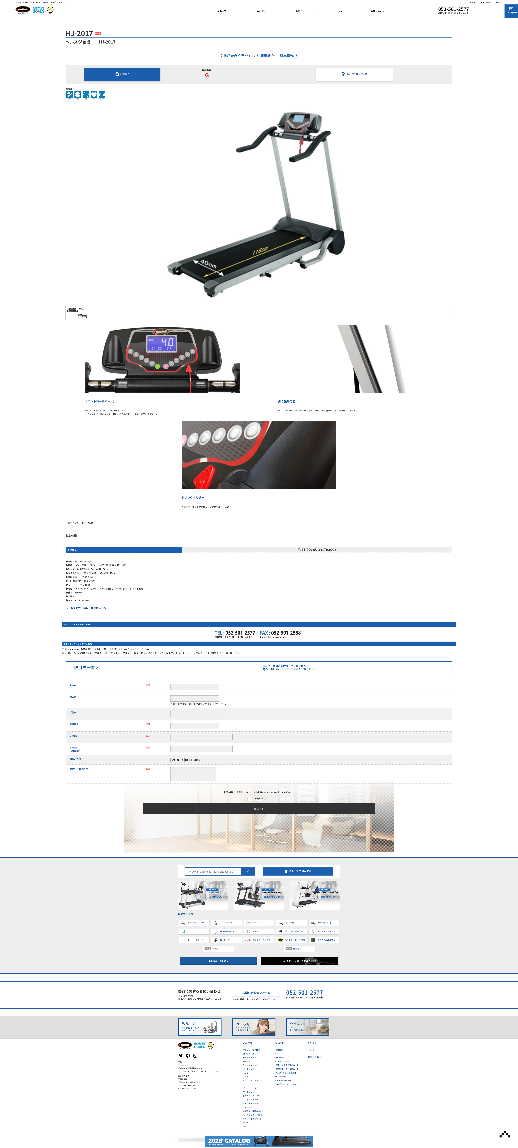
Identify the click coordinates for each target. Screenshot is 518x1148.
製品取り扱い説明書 (356, 74)
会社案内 (498, 2)
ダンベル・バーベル (251, 1095)
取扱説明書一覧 (249, 1057)
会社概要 (253, 23)
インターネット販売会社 (285, 1072)
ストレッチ (247, 1107)
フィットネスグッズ (251, 1099)
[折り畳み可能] (355, 391)
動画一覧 (247, 1061)
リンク (338, 11)
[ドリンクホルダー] (259, 487)
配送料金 (125, 74)
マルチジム (247, 1092)
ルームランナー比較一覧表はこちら (86, 607)
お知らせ (300, 11)
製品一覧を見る (220, 960)
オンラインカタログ (251, 1050)
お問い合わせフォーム (256, 993)
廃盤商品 (247, 1126)
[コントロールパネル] (72, 310)
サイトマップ (471, 2)
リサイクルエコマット (252, 1119)
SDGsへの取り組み (283, 1080)
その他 (246, 1122)
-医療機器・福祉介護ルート (287, 1069)
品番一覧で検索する (300, 871)
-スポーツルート (282, 1061)
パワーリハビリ (249, 1088)
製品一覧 (221, 11)
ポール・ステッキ (250, 1103)
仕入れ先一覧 (281, 1076)
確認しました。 (262, 798)
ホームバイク (248, 1069)
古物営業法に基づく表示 (285, 1084)
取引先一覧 (280, 1057)
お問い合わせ (486, 2)
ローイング (247, 1076)
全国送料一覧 (248, 1053)
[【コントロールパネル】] (162, 391)
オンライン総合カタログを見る (302, 960)
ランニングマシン (250, 1065)
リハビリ (247, 1084)
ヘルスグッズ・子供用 (252, 1115)
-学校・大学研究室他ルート (287, 1065)
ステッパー (247, 1072)
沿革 (277, 1053)
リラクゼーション (250, 1080)
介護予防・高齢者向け (252, 1111)
